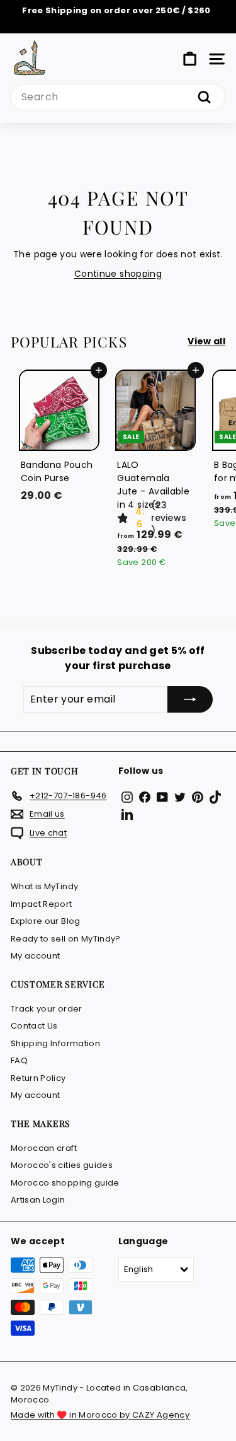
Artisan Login (38, 1200)
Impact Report (41, 904)
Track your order (46, 1009)
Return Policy (38, 1078)
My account (35, 956)
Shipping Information (55, 1043)
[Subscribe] (190, 699)
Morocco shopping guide (65, 1183)
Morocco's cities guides (62, 1165)
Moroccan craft (44, 1148)
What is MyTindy (44, 886)
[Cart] (190, 59)
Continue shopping (118, 273)
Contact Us (34, 1026)
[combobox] (118, 97)
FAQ (19, 1060)
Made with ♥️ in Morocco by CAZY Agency (100, 1415)
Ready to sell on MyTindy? (66, 939)
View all (206, 341)
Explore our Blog (46, 921)
